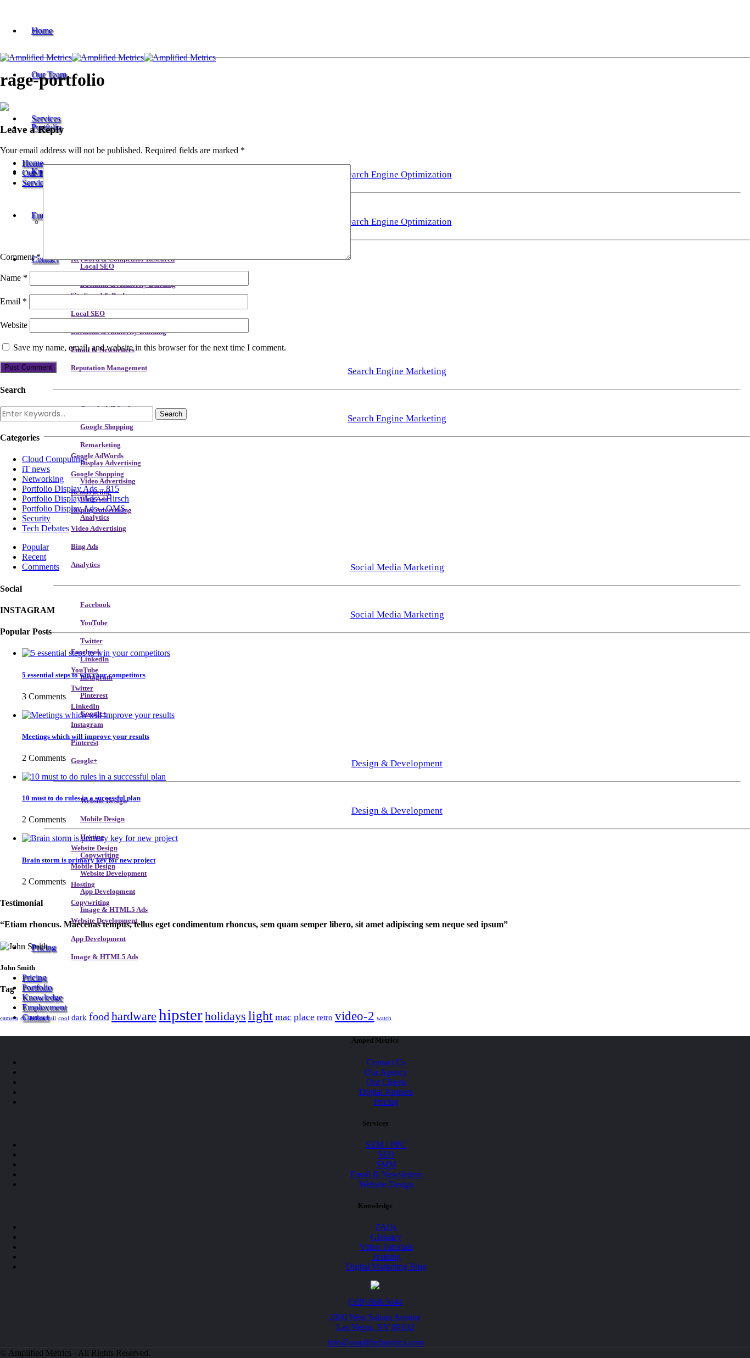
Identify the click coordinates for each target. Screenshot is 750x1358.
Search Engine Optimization (397, 174)
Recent (34, 556)
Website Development (113, 873)
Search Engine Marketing (397, 371)
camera (9, 1018)
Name (13, 277)
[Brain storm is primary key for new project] (100, 838)
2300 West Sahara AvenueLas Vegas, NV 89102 (375, 1322)
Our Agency (386, 1072)
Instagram (87, 724)
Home (42, 30)
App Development (107, 891)
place (304, 1016)
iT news (36, 469)
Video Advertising (108, 481)
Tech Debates (45, 528)
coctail (48, 1018)
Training (386, 1256)
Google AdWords (97, 456)
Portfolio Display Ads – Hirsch (75, 498)
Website (13, 325)
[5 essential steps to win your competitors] (96, 653)
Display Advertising (110, 463)
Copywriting (90, 902)
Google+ (84, 761)
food (99, 1016)
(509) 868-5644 (375, 1301)
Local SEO (97, 266)
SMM (386, 1164)
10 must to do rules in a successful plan (81, 798)
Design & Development (397, 763)
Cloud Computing (53, 459)
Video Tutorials (386, 1246)
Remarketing (100, 445)
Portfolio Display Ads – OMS (73, 508)
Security (36, 518)
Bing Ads (84, 546)
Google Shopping (106, 427)
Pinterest (94, 695)
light (260, 1015)
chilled (28, 1018)
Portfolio (37, 987)
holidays (225, 1016)
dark (79, 1017)
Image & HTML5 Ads (114, 910)
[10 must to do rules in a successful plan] (94, 776)
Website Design (94, 848)
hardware (133, 1016)
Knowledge (42, 997)
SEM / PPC (386, 1144)
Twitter (91, 641)
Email (13, 301)
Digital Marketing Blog (386, 1266)
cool (63, 1018)
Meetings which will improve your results (85, 736)
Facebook (95, 605)
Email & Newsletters (386, 1174)
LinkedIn (94, 659)
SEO (386, 1154)
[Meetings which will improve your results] (98, 715)
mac (283, 1016)
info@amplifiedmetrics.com (375, 1342)
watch (384, 1018)
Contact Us (386, 1062)
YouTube (94, 623)
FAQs (386, 1227)
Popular (35, 547)
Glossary (386, 1237)
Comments (40, 566)
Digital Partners (386, 1092)
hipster (181, 1014)
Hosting (83, 884)
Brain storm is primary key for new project (88, 860)
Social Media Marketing (397, 567)
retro (325, 1017)
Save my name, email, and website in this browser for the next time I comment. (149, 347)
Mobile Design (102, 819)
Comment (20, 256)
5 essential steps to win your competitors (83, 675)
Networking (43, 478)
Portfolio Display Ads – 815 (70, 488)
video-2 (354, 1016)
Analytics (94, 517)
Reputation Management (109, 368)
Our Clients (386, 1082)
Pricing (34, 977)
